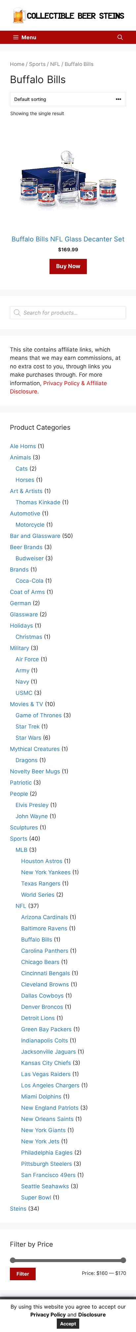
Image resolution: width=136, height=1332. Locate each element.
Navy (22, 681)
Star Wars (28, 737)
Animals (20, 457)
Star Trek (28, 726)
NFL (55, 64)
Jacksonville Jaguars (48, 1051)
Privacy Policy (48, 1314)
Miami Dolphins (41, 1096)
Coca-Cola (30, 580)
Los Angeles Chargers (50, 1085)
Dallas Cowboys (42, 995)
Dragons (27, 760)
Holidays (21, 625)
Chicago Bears (40, 962)
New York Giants (43, 1130)
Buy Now (68, 266)
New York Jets (40, 1141)
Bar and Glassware (35, 536)
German (20, 603)
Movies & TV (26, 704)
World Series (37, 894)
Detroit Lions (38, 1018)
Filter (23, 1274)
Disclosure (92, 1314)
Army (22, 670)
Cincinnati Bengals (45, 973)
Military (19, 648)
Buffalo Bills (36, 939)
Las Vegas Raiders (46, 1074)
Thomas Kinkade (38, 502)
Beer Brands (26, 547)
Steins (18, 1208)
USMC (24, 693)
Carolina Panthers (44, 950)
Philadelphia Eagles (47, 1152)
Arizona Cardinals (44, 917)
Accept (68, 1323)
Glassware (24, 614)
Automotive (25, 513)
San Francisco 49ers (48, 1175)
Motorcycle (30, 524)
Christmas (29, 637)
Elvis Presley (32, 805)
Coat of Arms (27, 592)
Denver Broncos (42, 1007)
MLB (21, 850)
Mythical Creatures (35, 749)
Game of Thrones (39, 715)
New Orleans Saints (47, 1119)
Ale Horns (23, 446)
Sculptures (24, 827)
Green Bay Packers (46, 1029)
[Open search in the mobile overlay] (68, 312)
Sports (37, 64)
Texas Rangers (40, 883)
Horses (25, 480)
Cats (22, 468)
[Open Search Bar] (120, 37)
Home (17, 64)
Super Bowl (36, 1197)
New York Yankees (46, 872)
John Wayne (32, 816)
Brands (19, 569)
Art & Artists (26, 491)
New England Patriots (50, 1107)
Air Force (27, 659)
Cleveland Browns (45, 984)
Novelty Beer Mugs (35, 771)
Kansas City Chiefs (46, 1063)
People (19, 793)
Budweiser (30, 558)
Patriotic (21, 782)
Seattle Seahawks (45, 1186)
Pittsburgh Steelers (46, 1164)
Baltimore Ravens (44, 928)
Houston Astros (41, 861)
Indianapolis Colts (44, 1040)
